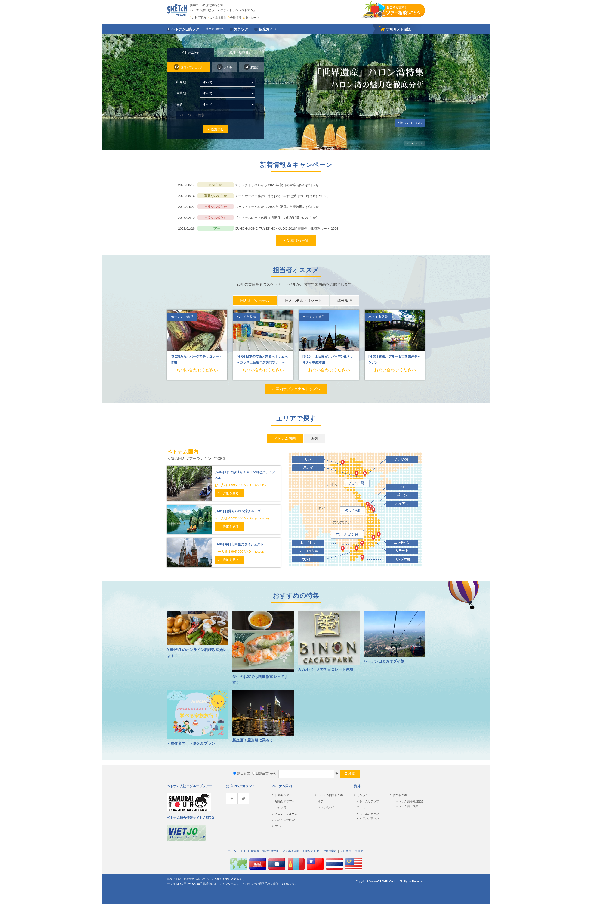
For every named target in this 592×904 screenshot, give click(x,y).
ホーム (232, 851)
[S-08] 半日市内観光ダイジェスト (239, 544)
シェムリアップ (369, 801)
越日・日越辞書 (249, 851)
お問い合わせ (311, 851)
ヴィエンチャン (369, 813)
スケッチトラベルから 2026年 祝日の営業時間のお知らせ (277, 185)
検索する (217, 129)
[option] (296, 92)
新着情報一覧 (298, 240)
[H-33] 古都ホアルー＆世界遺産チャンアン (394, 359)
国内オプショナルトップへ (298, 389)
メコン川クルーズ (286, 813)
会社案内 (345, 851)
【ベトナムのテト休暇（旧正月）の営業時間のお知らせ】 (277, 218)
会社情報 (235, 17)
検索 (351, 773)
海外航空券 (400, 795)
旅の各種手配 (270, 851)
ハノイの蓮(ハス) (285, 819)
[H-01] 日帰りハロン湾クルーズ (238, 511)
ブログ (359, 851)
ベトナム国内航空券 (330, 795)
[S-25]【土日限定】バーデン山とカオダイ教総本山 (328, 359)
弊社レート (252, 17)
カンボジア (364, 795)
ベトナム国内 (282, 786)
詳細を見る (231, 493)
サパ (278, 825)
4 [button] (421, 143)
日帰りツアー (283, 795)
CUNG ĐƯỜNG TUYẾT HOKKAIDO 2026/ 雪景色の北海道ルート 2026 (286, 228)
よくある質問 (218, 17)
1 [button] (407, 143)
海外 (357, 786)
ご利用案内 (199, 17)
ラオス (361, 807)
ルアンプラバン (369, 818)
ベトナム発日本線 (407, 806)
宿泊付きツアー (285, 801)
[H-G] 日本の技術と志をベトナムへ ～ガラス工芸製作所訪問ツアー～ (264, 359)
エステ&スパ (326, 807)
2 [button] (412, 143)
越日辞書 (243, 773)
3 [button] (416, 143)
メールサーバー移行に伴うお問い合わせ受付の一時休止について (282, 196)
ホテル (322, 801)
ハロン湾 (280, 807)
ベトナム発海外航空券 (410, 801)
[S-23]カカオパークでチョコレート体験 (196, 359)
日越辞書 (262, 773)
